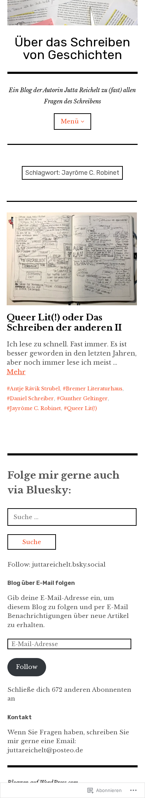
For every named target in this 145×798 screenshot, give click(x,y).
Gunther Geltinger (84, 398)
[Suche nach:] (72, 517)
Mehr (16, 372)
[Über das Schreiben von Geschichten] (72, 12)
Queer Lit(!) (82, 408)
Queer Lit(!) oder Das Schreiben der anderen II (64, 322)
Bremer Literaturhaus (94, 388)
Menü (70, 121)
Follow (26, 667)
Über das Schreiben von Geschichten (72, 48)
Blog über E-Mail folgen (41, 583)
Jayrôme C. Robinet (35, 408)
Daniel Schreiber (32, 398)
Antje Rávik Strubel (35, 388)
